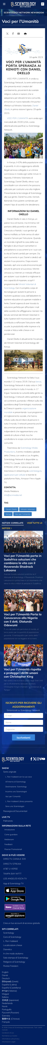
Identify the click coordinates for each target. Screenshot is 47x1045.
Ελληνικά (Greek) (10, 981)
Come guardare (10, 834)
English (5, 972)
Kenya (8, 514)
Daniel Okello (11, 509)
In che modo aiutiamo (13, 953)
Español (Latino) (9, 984)
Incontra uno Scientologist (16, 791)
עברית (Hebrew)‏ (9, 990)
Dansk (5, 975)
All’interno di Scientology (15, 782)
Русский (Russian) (10, 1012)
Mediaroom (9, 839)
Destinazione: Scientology (16, 786)
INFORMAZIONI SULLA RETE (16, 825)
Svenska (6, 1015)
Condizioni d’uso (8, 1033)
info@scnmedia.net (13, 495)
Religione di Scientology (14, 961)
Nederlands (7, 1003)
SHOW (5, 768)
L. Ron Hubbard (10, 941)
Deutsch (6, 978)
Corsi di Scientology (12, 937)
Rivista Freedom (10, 966)
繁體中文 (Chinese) (11, 1018)
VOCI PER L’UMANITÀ (17, 118)
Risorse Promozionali (13, 849)
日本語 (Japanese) (10, 1000)
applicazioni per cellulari (15, 474)
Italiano (5, 997)
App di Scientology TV (13, 883)
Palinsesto (8, 820)
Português (6, 1009)
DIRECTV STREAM (12, 863)
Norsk (4, 1006)
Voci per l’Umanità (22, 514)
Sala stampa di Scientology (15, 957)
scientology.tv (35, 471)
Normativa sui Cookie (9, 1036)
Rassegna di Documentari (15, 811)
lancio (38, 381)
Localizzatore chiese (12, 945)
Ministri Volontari (28, 509)
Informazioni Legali (8, 1042)
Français (6, 1022)
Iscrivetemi (23, 737)
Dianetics (7, 949)
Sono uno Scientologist (14, 806)
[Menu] (4, 4)
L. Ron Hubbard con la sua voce (18, 777)
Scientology (8, 932)
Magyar (5, 994)
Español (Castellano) (11, 987)
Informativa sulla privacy (10, 1039)
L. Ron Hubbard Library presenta (19, 801)
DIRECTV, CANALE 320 (14, 859)
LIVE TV (6, 817)
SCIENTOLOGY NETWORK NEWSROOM (24, 12)
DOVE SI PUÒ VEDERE (13, 855)
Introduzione (9, 829)
